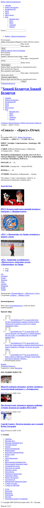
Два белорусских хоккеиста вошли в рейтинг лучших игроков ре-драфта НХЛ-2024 (22, 406)
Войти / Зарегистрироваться (15, 36)
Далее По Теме (6, 186)
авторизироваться (16, 306)
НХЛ (7, 13)
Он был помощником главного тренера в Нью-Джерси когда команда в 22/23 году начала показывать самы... (22, 324)
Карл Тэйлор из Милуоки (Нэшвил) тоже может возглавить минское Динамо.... (22, 358)
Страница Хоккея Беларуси (11, 123)
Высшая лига (14, 19)
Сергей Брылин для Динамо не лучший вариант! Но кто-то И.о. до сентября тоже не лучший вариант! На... (23, 335)
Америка (12, 25)
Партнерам (9, 495)
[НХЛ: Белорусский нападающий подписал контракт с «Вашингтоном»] (12, 205)
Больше (3, 364)
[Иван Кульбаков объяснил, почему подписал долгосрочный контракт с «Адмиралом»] (6, 382)
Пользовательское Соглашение (16, 499)
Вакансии (8, 493)
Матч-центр (9, 15)
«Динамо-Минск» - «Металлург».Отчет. (25, 293)
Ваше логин (25, 63)
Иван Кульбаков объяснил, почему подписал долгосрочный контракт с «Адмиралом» (22, 388)
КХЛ (7, 11)
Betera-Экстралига (11, 7)
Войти (3, 2)
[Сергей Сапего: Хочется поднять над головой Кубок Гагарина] (6, 420)
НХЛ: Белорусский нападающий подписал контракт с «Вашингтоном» (20, 210)
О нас (7, 489)
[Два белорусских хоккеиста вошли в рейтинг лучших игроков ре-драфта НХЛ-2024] (6, 401)
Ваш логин (25, 44)
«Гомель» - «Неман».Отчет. (20, 295)
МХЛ (11, 23)
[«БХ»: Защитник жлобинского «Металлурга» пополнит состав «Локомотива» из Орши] (12, 255)
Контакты (18, 368)
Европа (12, 27)
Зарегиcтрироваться (13, 2)
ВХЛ (11, 21)
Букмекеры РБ (10, 9)
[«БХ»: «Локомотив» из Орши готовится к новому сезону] (12, 230)
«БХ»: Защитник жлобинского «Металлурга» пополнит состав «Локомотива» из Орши (15, 262)
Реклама (8, 497)
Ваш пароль (25, 46)
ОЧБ (6, 270)
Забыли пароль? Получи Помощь (13, 50)
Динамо (8, 5)
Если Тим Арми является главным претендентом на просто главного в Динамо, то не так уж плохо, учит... (24, 347)
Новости (38, 123)
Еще (6, 17)
